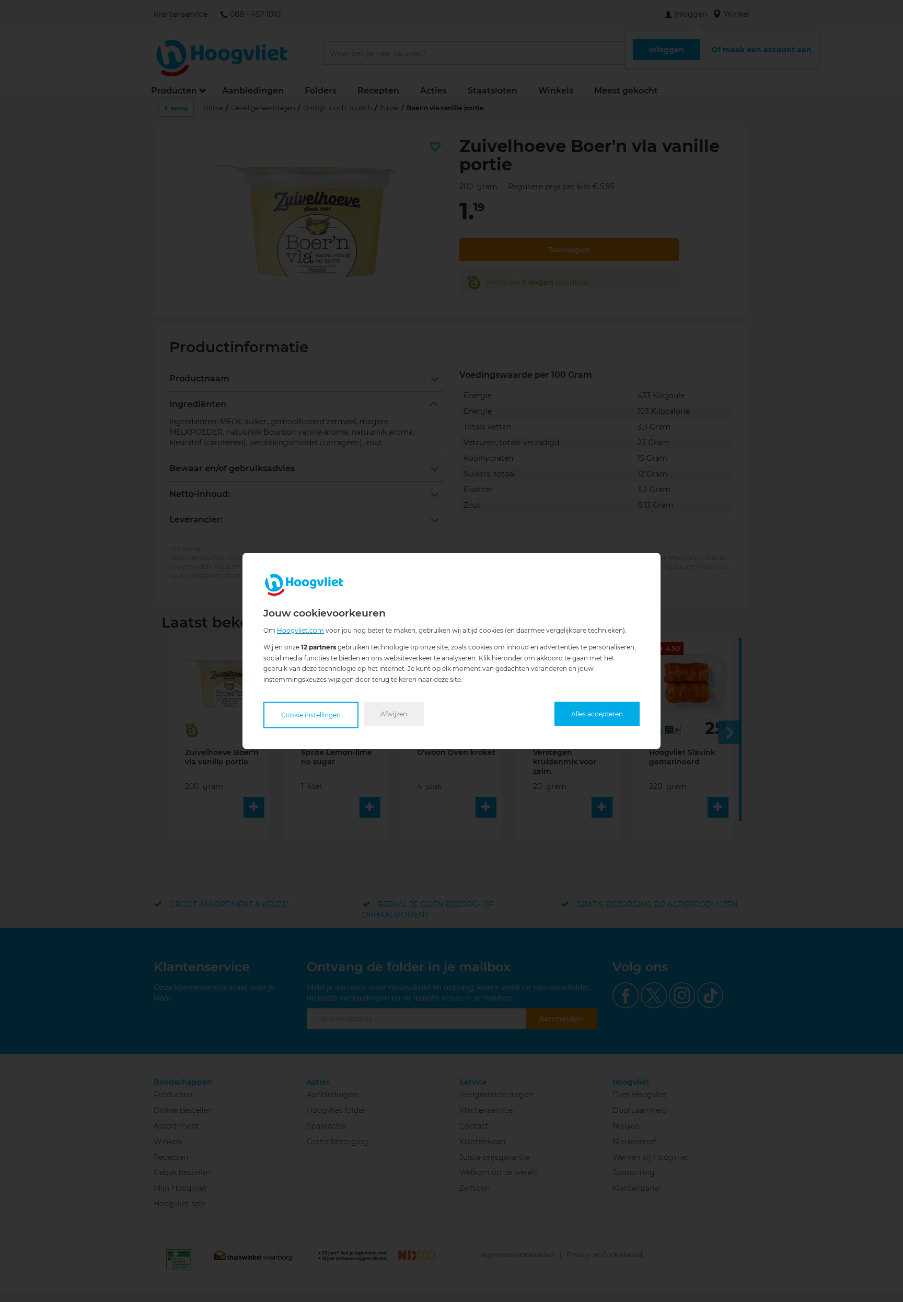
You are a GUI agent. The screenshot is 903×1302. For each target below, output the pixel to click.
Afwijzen (393, 714)
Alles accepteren (597, 714)
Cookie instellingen (311, 715)
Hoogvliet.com (300, 630)
